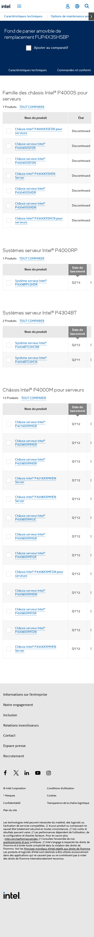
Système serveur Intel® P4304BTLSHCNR (31, 345)
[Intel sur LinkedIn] (27, 774)
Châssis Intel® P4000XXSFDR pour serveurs (38, 131)
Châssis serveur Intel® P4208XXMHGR (30, 443)
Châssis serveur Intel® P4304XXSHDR (30, 190)
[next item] (91, 16)
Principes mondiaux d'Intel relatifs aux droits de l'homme (57, 848)
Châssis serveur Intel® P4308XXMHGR (30, 536)
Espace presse (14, 746)
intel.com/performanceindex (21, 838)
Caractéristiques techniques (28, 70)
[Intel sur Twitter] (16, 774)
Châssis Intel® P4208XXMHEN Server (35, 499)
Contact (9, 735)
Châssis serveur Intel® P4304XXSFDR (30, 146)
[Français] (77, 6)
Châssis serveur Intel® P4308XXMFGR (30, 555)
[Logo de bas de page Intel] (12, 895)
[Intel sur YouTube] (38, 774)
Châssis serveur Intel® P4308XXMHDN (30, 592)
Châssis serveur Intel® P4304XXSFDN (30, 161)
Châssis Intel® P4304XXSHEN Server (35, 176)
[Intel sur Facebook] (5, 774)
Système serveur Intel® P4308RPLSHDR (31, 283)
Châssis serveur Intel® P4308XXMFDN (30, 630)
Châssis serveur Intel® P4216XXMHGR (30, 424)
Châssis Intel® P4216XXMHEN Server (35, 480)
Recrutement (13, 756)
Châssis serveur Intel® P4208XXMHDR (30, 461)
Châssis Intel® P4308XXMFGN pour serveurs (39, 574)
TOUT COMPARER (31, 107)
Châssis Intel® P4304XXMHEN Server (35, 649)
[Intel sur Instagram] (48, 774)
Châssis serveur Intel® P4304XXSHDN (30, 205)
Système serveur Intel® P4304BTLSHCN (31, 360)
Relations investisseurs (21, 725)
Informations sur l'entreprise (25, 694)
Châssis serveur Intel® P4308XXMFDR (30, 611)
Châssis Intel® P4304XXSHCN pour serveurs (39, 220)
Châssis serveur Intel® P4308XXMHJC (30, 518)
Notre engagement (18, 705)
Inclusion (10, 715)
